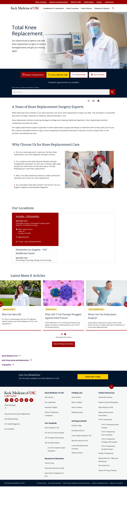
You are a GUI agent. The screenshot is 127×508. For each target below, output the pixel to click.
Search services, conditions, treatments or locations (25, 87)
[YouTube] (16, 400)
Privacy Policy (41, 483)
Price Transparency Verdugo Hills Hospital (109, 440)
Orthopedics (8, 364)
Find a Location (97, 75)
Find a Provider (79, 75)
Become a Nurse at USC (80, 441)
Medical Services (77, 412)
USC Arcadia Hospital (52, 443)
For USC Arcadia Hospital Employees (56, 449)
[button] (113, 7)
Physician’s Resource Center (54, 468)
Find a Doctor (76, 397)
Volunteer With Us (78, 431)
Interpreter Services (105, 397)
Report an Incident (116, 483)
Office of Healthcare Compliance (52, 414)
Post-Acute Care (104, 465)
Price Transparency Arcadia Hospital (108, 447)
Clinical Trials (49, 463)
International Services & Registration (17, 414)
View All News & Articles (63, 344)
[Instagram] (26, 400)
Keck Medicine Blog (11, 419)
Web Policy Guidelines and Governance (76, 483)
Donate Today (77, 426)
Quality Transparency (106, 453)
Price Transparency (105, 419)
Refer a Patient (41, 2)
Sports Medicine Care (11, 355)
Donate (99, 2)
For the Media (9, 429)
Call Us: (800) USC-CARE (57, 75)
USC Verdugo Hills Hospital (54, 438)
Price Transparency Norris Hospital (108, 433)
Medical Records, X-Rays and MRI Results (108, 459)
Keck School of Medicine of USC (54, 474)
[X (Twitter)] (11, 400)
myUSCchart (109, 2)
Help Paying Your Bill (105, 407)
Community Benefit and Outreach (80, 447)
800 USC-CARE (76, 2)
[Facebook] (6, 400)
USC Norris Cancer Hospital (54, 433)
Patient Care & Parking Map (108, 402)
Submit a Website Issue (100, 483)
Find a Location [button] (72, 8)
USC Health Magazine (12, 424)
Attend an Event (77, 453)
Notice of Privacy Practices (107, 470)
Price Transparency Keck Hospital (110, 426)
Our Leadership (50, 402)
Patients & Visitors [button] (102, 8)
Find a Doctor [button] (86, 8)
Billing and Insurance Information (105, 414)
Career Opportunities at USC (82, 436)
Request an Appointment (59, 2)
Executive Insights (51, 407)
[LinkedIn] (21, 400)
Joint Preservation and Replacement (17, 360)
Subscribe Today (92, 376)
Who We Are (49, 397)
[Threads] (31, 400)
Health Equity (89, 2)
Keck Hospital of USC (52, 428)
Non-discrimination (54, 483)
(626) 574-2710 (23, 237)
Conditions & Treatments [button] (53, 8)
